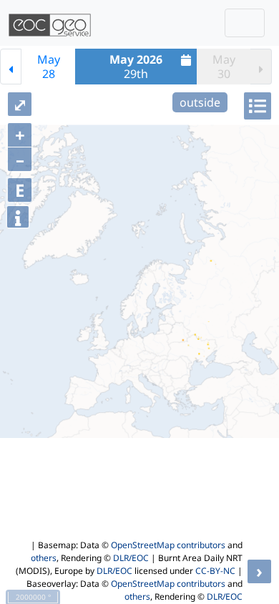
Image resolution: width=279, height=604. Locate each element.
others (44, 558)
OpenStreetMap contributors (168, 545)
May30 (223, 67)
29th (135, 67)
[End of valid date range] (261, 66)
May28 (48, 67)
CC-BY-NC (215, 571)
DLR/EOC (131, 558)
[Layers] (257, 106)
